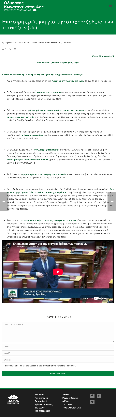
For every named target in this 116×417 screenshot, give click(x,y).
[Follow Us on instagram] (99, 396)
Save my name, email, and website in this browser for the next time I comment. (40, 365)
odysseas (9, 42)
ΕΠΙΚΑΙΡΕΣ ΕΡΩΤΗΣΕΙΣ (51, 42)
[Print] (16, 48)
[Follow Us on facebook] (92, 396)
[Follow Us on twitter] (92, 402)
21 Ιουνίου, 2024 (29, 42)
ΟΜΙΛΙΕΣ (67, 42)
